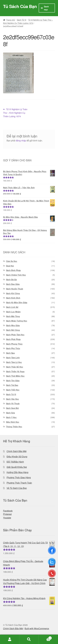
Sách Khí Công (13, 293)
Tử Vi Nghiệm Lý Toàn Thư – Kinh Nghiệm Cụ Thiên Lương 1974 (15, 113)
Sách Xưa (10, 412)
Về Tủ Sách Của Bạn (17, 488)
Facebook (8, 510)
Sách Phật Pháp (13, 339)
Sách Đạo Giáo (13, 284)
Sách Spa (10, 353)
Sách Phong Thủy (14, 344)
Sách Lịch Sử (12, 307)
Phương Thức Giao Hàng (19, 477)
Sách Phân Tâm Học (15, 334)
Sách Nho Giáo (13, 325)
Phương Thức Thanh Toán (19, 482)
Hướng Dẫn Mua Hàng (17, 472)
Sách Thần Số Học (14, 366)
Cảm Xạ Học (11, 261)
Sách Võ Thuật (13, 403)
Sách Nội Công (13, 330)
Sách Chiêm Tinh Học (16, 275)
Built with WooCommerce (37, 628)
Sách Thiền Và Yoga (15, 371)
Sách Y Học (11, 417)
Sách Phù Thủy (13, 348)
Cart (45, 637)
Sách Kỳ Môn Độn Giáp (16, 302)
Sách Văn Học (12, 399)
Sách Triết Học (12, 389)
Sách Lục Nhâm (13, 311)
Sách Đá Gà (11, 279)
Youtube (7, 517)
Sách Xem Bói (12, 408)
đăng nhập (21, 140)
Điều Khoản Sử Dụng (17, 456)
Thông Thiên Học (14, 426)
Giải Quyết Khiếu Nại (17, 467)
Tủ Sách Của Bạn (20, 6)
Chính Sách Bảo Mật (16, 451)
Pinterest (7, 514)
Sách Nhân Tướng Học (16, 320)
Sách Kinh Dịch (13, 297)
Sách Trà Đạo (12, 385)
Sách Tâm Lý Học (14, 362)
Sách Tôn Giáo (13, 380)
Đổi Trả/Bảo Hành (15, 461)
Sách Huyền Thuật (14, 288)
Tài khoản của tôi (9, 639)
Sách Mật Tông (13, 316)
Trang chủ (10, 19)
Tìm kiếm (29, 639)
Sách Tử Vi (21, 19)
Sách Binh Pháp (13, 270)
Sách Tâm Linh (13, 357)
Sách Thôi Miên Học (15, 376)
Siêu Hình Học (12, 422)
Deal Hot (10, 265)
